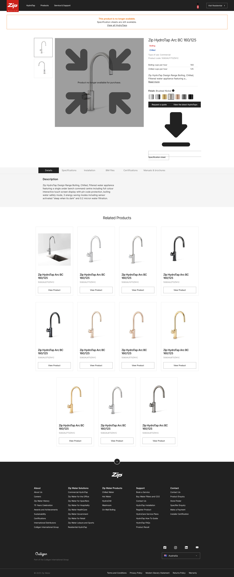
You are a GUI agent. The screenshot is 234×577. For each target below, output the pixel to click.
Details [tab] (48, 170)
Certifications (40, 518)
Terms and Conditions (116, 573)
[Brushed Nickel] (171, 97)
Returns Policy (179, 573)
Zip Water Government (78, 514)
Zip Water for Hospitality (79, 505)
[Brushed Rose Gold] (178, 97)
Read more (154, 81)
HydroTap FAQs (143, 523)
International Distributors (45, 523)
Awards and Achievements (46, 509)
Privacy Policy (136, 573)
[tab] (43, 47)
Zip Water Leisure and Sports (81, 523)
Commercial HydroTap (78, 492)
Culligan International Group (46, 527)
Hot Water (106, 496)
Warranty (193, 573)
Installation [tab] (89, 170)
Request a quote (159, 104)
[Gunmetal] (184, 97)
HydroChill (106, 501)
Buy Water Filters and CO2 (148, 496)
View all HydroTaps (117, 25)
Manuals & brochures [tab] (154, 170)
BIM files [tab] (110, 170)
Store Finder (175, 501)
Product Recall (142, 527)
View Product (54, 290)
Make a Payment (177, 509)
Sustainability (40, 514)
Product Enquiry (177, 496)
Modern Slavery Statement (158, 573)
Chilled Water (108, 492)
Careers (37, 496)
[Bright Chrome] (151, 97)
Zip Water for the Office (78, 496)
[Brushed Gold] (164, 97)
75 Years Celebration (43, 505)
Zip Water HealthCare (77, 509)
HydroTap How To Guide (147, 518)
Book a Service (143, 492)
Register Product (143, 509)
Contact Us (141, 501)
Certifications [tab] (130, 170)
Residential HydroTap (77, 527)
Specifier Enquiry (178, 505)
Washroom (106, 505)
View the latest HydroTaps (185, 104)
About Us (38, 492)
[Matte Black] (191, 97)
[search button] (173, 90)
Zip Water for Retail (76, 518)
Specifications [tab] (69, 170)
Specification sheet (157, 157)
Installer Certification (179, 514)
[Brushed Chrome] (158, 97)
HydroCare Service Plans (147, 514)
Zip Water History (41, 501)
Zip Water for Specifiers (78, 501)
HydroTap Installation (145, 505)
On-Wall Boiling (108, 509)
